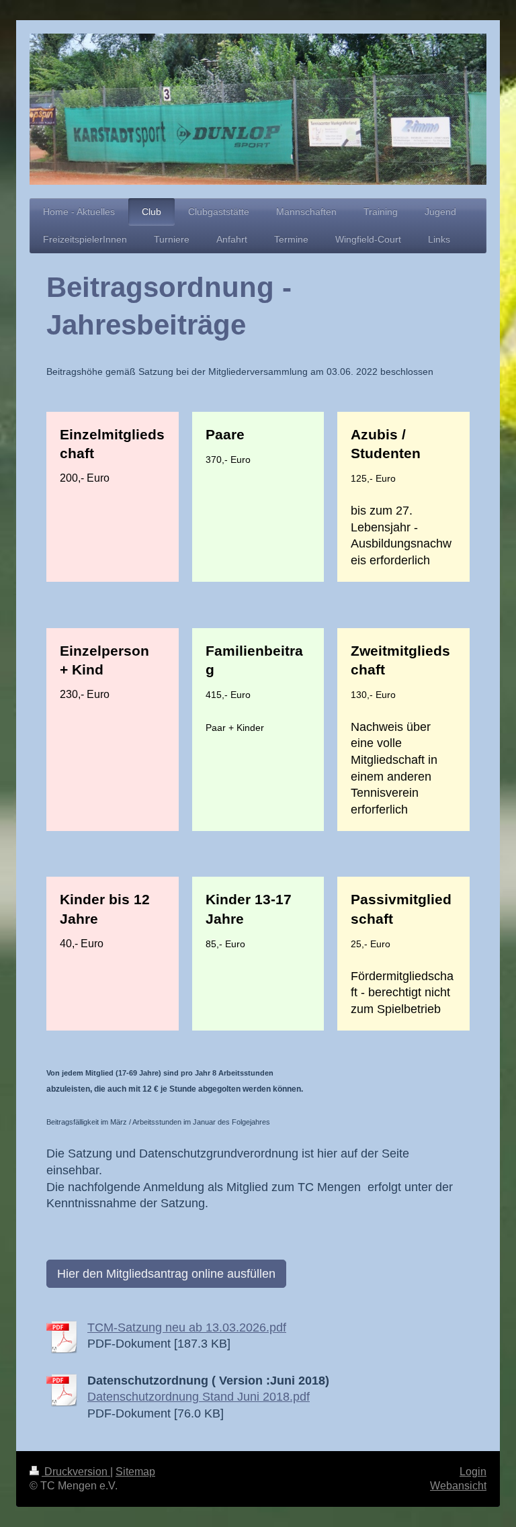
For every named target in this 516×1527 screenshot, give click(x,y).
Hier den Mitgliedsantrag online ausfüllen (166, 1273)
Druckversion (76, 1471)
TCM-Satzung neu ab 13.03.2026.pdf (186, 1327)
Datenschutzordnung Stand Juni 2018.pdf (198, 1396)
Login (473, 1471)
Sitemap (135, 1471)
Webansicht (458, 1485)
